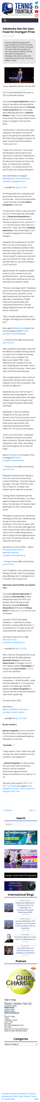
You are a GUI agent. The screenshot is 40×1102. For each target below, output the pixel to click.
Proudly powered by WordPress (15, 1094)
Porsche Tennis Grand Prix (23, 788)
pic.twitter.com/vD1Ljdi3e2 (13, 712)
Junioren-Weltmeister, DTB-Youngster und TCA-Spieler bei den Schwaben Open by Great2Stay (25, 924)
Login (36, 1099)
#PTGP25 (25, 331)
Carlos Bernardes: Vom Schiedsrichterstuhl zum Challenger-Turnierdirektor (25, 950)
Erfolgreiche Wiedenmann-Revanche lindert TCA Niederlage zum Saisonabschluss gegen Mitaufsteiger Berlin (25, 907)
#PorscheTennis (23, 178)
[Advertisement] (20, 800)
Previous (7, 810)
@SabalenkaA (8, 178)
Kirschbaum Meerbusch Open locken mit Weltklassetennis (25, 938)
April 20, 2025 (21, 187)
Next (32, 810)
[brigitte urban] (10, 888)
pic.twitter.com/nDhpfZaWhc (14, 333)
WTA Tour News (9, 786)
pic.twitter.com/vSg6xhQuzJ (14, 555)
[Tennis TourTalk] (17, 9)
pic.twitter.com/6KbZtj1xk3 (14, 642)
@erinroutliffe (8, 709)
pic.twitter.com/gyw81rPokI (14, 181)
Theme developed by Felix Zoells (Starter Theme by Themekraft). (19, 1096)
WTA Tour (28, 783)
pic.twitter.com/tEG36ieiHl (13, 460)
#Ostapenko (13, 455)
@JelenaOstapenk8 (10, 552)
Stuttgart (6, 791)
